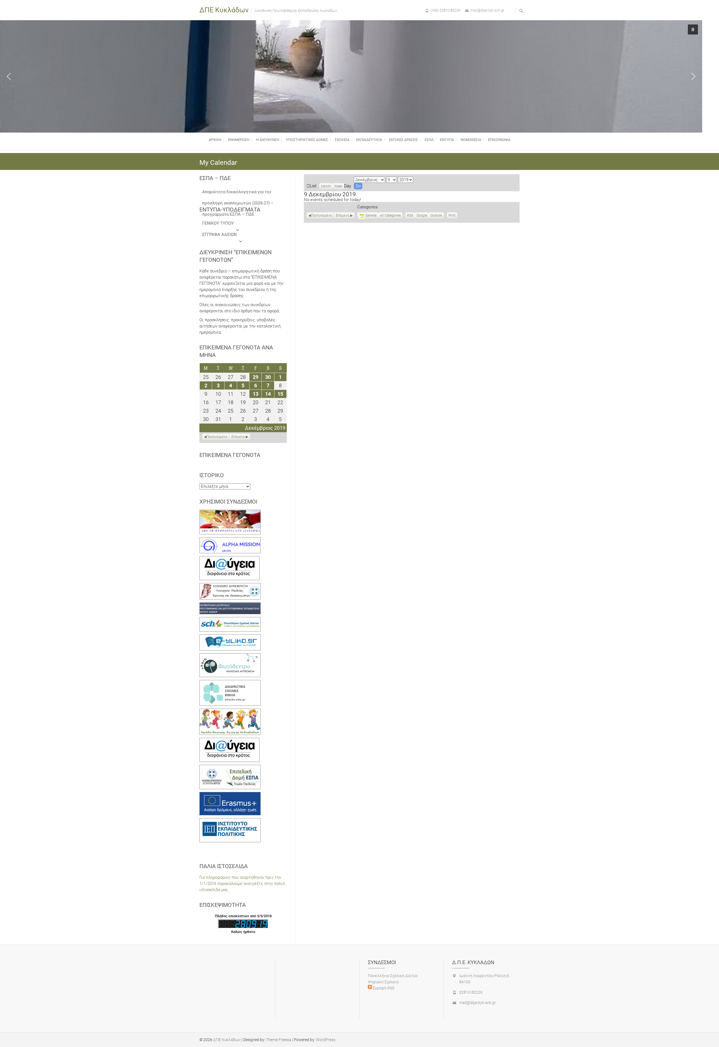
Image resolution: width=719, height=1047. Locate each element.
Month (326, 186)
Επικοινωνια (499, 140)
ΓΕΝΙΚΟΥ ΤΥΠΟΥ (218, 223)
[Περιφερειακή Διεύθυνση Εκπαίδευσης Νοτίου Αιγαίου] (230, 605)
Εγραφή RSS (383, 988)
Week (338, 186)
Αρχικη (215, 140)
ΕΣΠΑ (429, 140)
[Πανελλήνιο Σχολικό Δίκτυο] (230, 620)
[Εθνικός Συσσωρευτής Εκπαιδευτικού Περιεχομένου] (230, 656)
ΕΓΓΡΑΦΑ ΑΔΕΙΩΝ (219, 234)
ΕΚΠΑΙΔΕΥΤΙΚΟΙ (369, 140)
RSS (410, 215)
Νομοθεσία (471, 140)
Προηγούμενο (321, 215)
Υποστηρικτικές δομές (307, 140)
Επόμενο (342, 215)
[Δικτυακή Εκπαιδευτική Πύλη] (230, 637)
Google (422, 215)
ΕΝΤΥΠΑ (447, 140)
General (371, 215)
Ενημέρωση (238, 140)
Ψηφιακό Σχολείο (383, 982)
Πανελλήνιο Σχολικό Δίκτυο (393, 975)
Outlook (436, 215)
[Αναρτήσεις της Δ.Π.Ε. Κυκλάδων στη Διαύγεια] (229, 559)
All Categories (390, 215)
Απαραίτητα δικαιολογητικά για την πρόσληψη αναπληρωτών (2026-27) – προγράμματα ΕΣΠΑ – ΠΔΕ (238, 193)
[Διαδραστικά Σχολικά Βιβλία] (230, 683)
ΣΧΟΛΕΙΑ (342, 140)
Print (453, 215)
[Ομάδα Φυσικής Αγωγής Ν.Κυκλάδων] (230, 711)
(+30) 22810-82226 (445, 10)
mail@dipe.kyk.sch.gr (487, 10)
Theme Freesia (278, 1039)
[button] (8, 76)
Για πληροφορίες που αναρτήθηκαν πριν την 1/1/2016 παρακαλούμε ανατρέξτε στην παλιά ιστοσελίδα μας (242, 883)
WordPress (325, 1039)
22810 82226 (471, 992)
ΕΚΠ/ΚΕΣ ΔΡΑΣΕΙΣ (403, 140)
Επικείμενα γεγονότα (229, 455)
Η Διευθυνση (267, 140)
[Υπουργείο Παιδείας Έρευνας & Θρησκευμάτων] (230, 586)
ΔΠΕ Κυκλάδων (224, 10)
